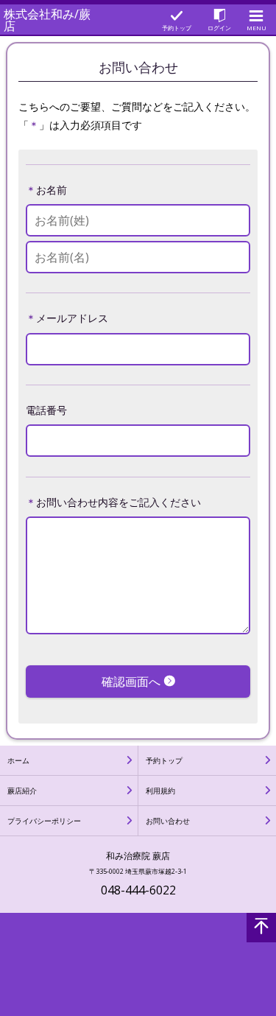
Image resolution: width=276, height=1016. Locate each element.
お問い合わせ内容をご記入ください (118, 502)
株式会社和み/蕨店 (47, 20)
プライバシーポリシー (44, 821)
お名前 (51, 190)
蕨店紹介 (22, 790)
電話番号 (46, 410)
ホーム (18, 760)
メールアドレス (72, 318)
